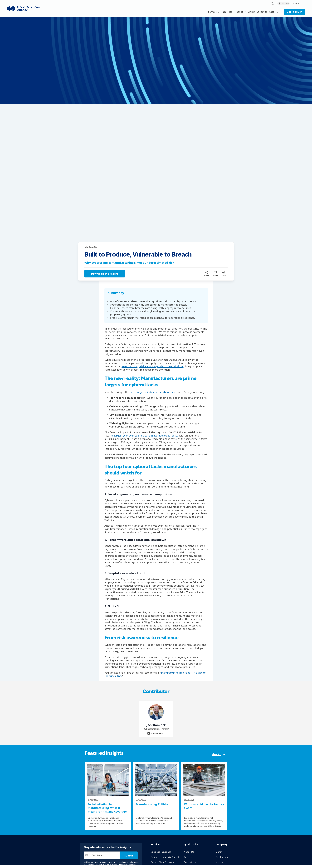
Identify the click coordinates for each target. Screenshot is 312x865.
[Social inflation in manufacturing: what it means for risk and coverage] (108, 780)
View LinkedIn (157, 733)
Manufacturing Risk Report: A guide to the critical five (153, 366)
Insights (241, 11)
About (272, 11)
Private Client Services (162, 862)
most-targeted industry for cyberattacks (153, 392)
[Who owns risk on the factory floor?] (204, 780)
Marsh (218, 851)
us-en (284, 3)
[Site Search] (272, 4)
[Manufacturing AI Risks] (156, 780)
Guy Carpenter (223, 857)
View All (216, 754)
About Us (189, 851)
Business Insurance (161, 851)
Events (251, 11)
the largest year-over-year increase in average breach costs (144, 435)
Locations (262, 11)
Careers (297, 3)
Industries (227, 11)
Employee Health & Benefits (165, 857)
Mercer (219, 862)
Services (212, 11)
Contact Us (190, 862)
